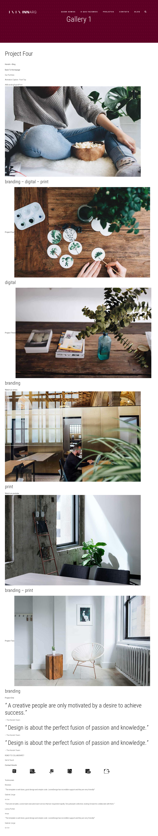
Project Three (10, 333)
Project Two (9, 641)
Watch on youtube (12, 493)
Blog (13, 64)
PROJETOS (108, 12)
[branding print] (73, 540)
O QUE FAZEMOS (89, 12)
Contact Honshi (11, 765)
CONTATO (124, 12)
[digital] (82, 232)
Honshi (7, 64)
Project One (9, 698)
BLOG (137, 12)
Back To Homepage (12, 70)
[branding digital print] (73, 131)
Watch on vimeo (11, 390)
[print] (73, 436)
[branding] (83, 333)
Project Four (9, 232)
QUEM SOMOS (68, 12)
